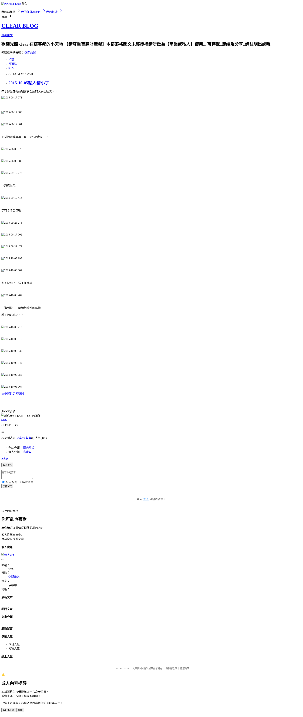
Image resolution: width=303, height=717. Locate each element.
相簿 (11, 59)
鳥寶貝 (27, 451)
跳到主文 (7, 35)
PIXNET (125, 668)
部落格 (12, 63)
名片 (11, 68)
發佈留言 (7, 486)
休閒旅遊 (30, 52)
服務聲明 (184, 668)
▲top (4, 458)
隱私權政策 (171, 668)
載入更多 (7, 465)
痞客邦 (20, 437)
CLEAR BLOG (19, 26)
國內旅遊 (28, 447)
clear (4, 419)
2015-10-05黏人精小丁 (28, 83)
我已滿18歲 (8, 710)
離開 (20, 710)
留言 (28, 437)
